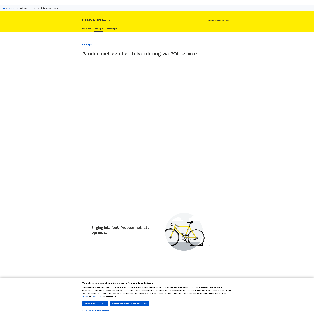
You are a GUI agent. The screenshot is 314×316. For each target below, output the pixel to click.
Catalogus (12, 8)
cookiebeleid (97, 296)
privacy (85, 296)
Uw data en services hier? (218, 21)
